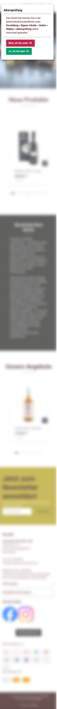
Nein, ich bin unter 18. (20, 43)
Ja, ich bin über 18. (19, 51)
